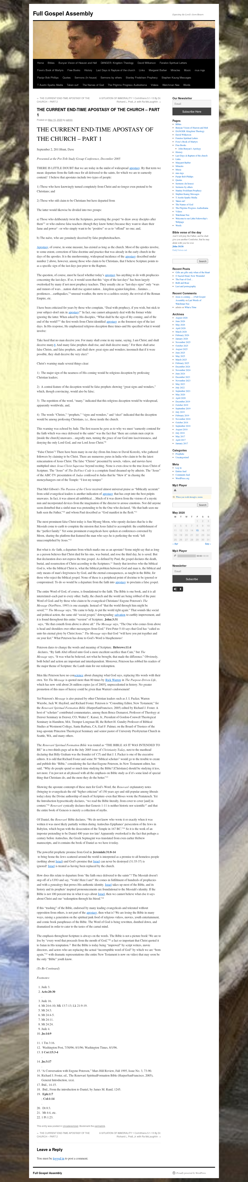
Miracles (175, 70)
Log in (179, 467)
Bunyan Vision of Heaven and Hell (78, 63)
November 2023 (183, 380)
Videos (154, 85)
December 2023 (183, 376)
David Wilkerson (147, 63)
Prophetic (180, 453)
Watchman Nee (170, 85)
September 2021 (183, 390)
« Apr (175, 543)
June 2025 (180, 352)
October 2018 (182, 422)
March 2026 (181, 331)
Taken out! (73, 85)
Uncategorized (70, 1126)
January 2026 (182, 338)
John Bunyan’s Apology (189, 148)
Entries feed (181, 471)
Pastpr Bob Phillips (48, 77)
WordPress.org (182, 478)
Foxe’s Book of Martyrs (50, 70)
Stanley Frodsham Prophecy (142, 77)
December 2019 (183, 401)
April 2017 (181, 439)
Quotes (67, 77)
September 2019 (183, 408)
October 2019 (182, 404)
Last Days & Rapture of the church (115, 70)
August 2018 (182, 429)
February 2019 (182, 415)
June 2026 (180, 321)
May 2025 (180, 356)
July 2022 (180, 387)
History (88, 70)
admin (69, 119)
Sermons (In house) (86, 77)
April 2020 (181, 397)
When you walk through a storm (189, 497)
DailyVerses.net (179, 249)
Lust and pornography (186, 286)
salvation (120, 615)
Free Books (73, 70)
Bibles (51, 63)
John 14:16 (177, 246)
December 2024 (183, 366)
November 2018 (183, 418)
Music (187, 70)
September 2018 (183, 425)
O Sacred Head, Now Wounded (190, 275)
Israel (59, 861)
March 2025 (181, 359)
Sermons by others (111, 77)
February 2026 (182, 335)
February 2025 (182, 363)
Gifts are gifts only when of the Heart (193, 272)
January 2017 (182, 443)
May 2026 (180, 324)
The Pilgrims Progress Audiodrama (127, 85)
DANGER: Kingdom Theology (117, 63)
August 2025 (182, 349)
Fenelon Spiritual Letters (173, 63)
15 (197, 530)
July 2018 (180, 432)
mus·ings (200, 70)
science (78, 675)
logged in (58, 1158)
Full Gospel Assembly (63, 13)
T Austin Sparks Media (50, 85)
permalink (100, 1126)
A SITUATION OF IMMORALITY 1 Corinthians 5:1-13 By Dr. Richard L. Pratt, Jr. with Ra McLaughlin (130, 99)
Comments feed (183, 474)
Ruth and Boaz (182, 282)
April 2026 (181, 328)
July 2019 (180, 411)
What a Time (190, 307)
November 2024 (183, 370)
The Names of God (93, 85)
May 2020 (180, 394)
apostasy (134, 168)
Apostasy (42, 247)
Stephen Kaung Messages (176, 77)
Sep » (208, 543)
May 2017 (180, 436)
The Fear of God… (184, 279)
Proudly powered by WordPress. (191, 1172)
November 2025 (183, 342)
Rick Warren (113, 680)
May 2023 (180, 383)
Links (142, 70)
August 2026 (182, 317)
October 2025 (182, 345)
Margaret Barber (158, 70)
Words (186, 85)
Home (40, 63)
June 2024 (180, 373)
